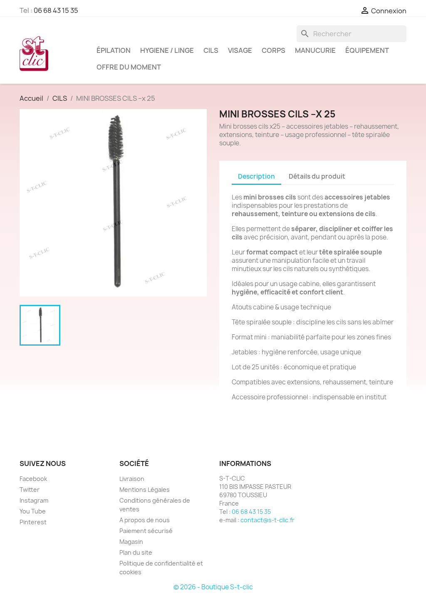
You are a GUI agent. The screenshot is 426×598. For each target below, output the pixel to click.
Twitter (30, 489)
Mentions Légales (144, 489)
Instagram (34, 500)
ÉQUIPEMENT (367, 50)
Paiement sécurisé (146, 531)
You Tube (33, 511)
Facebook (33, 479)
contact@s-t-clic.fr (267, 520)
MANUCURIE (315, 50)
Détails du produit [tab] (317, 176)
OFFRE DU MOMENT (129, 67)
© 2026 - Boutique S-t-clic (213, 587)
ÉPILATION (114, 50)
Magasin (131, 542)
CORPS (273, 50)
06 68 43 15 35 (56, 10)
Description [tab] (256, 176)
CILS (210, 50)
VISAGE (240, 50)
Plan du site (135, 552)
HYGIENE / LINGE (167, 50)
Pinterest (33, 522)
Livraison (131, 479)
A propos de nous (144, 520)
